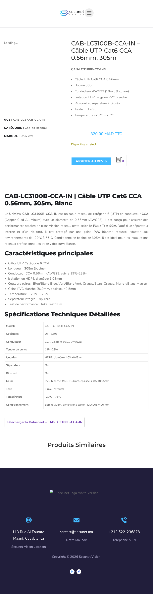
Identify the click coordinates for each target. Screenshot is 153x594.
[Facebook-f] (78, 571)
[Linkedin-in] (72, 571)
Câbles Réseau (36, 128)
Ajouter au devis (91, 161)
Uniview (27, 136)
